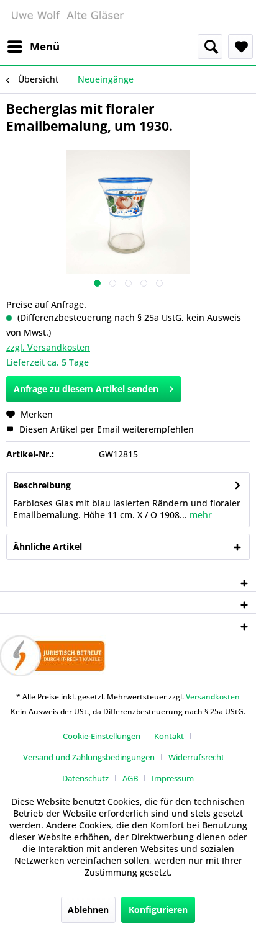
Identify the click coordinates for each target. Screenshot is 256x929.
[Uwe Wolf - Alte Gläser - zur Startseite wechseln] (67, 17)
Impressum (173, 778)
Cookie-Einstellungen (101, 736)
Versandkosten (213, 696)
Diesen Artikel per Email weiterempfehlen (105, 429)
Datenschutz (85, 778)
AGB (130, 778)
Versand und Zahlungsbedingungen (89, 757)
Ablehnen (88, 909)
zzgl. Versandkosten (48, 347)
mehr (199, 515)
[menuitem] (33, 46)
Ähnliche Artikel (47, 546)
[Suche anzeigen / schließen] (210, 46)
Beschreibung (42, 485)
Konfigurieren (158, 909)
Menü (45, 46)
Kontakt (169, 736)
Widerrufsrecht (196, 757)
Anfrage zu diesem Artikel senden (86, 389)
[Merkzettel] (240, 46)
